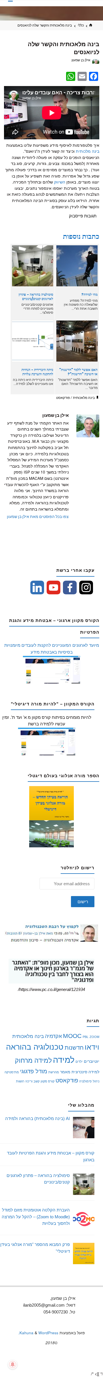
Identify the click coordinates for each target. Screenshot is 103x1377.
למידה (63, 1059)
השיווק (59, 182)
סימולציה (85, 1081)
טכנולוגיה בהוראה (35, 1047)
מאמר (65, 1072)
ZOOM (94, 1037)
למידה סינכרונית (85, 1072)
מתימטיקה (12, 1072)
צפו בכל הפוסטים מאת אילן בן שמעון (38, 517)
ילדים (79, 1061)
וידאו (92, 1047)
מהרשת (53, 1072)
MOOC (72, 1036)
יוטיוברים (91, 1061)
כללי (81, 25)
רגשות (20, 1081)
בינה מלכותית (87, 151)
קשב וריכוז (32, 1081)
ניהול (96, 1081)
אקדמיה (53, 1036)
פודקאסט (63, 398)
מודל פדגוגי (33, 1071)
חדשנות (74, 1048)
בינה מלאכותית (84, 398)
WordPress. (38, 1332)
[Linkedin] (37, 587)
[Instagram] (86, 587)
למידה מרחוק (33, 1060)
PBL (85, 1037)
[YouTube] (53, 587)
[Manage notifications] (12, 1364)
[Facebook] (70, 587)
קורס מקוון (47, 1081)
